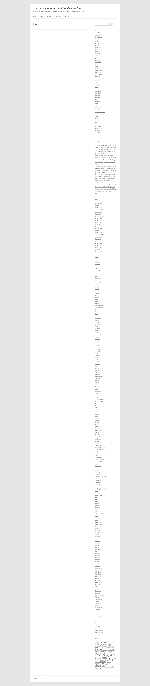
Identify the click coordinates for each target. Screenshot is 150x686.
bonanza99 (98, 301)
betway (97, 293)
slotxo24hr (98, 472)
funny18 (97, 326)
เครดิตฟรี (97, 587)
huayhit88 (97, 339)
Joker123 (97, 347)
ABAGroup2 (98, 282)
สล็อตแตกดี (98, 576)
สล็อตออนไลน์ (98, 568)
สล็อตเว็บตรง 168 (99, 574)
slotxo (96, 105)
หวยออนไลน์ (98, 76)
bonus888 (97, 303)
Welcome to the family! (62, 16)
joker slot (97, 133)
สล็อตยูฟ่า (97, 566)
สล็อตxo (109, 662)
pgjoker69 (97, 412)
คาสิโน (96, 512)
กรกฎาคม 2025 (99, 230)
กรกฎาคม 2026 (99, 205)
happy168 (97, 330)
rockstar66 (97, 437)
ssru (96, 478)
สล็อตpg (97, 564)
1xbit (96, 274)
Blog (42, 16)
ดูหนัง (96, 58)
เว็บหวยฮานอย (98, 603)
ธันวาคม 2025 (98, 220)
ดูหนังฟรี (97, 41)
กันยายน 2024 (98, 251)
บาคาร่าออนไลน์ (99, 70)
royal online (98, 439)
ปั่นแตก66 (97, 68)
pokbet (97, 426)
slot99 (96, 87)
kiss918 (97, 120)
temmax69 (98, 484)
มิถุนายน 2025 (98, 232)
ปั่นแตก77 (97, 530)
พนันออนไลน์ (98, 532)
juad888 (97, 353)
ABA (96, 280)
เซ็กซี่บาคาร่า (98, 589)
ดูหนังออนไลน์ (98, 128)
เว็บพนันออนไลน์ (99, 599)
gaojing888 (98, 328)
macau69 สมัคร (99, 376)
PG (95, 395)
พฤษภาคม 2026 (99, 210)
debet (96, 314)
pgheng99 (97, 51)
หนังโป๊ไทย (97, 110)
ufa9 (96, 499)
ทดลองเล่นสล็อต (99, 518)
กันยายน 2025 (98, 226)
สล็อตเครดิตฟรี (98, 570)
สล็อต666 (97, 549)
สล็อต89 (97, 555)
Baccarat (97, 291)
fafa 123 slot (98, 318)
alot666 (97, 287)
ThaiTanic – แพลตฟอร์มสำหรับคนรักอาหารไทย (57, 8)
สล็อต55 (97, 545)
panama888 (98, 391)
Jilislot (96, 343)
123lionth (97, 264)
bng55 (96, 299)
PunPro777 (98, 430)
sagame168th (98, 37)
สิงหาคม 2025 (98, 228)
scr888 (96, 453)
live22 (96, 55)
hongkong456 (98, 337)
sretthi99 (97, 474)
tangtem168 (98, 480)
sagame (97, 441)
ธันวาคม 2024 (98, 245)
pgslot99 (97, 424)
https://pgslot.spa (99, 114)
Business (97, 310)
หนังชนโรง (97, 35)
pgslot (96, 49)
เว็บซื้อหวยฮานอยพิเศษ (100, 595)
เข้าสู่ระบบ (97, 626)
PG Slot (97, 397)
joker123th (98, 351)
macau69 (97, 374)
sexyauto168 (98, 457)
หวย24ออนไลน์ (99, 582)
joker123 (97, 33)
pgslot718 (97, 420)
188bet (97, 268)
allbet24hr (97, 285)
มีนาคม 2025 (98, 239)
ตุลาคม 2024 (98, 249)
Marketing (97, 378)
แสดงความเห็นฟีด (99, 630)
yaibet (96, 509)
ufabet (96, 501)
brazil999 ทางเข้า (99, 305)
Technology (98, 482)
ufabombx (97, 503)
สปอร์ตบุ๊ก (97, 537)
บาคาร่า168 (98, 47)
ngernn (97, 382)
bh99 (96, 295)
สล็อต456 (97, 543)
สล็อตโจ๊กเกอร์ (98, 578)
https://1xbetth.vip (100, 112)
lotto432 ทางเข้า (99, 368)
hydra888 (97, 341)
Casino (96, 312)
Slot (96, 464)
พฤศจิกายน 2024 (99, 247)
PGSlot (96, 416)
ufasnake (97, 507)
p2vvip (96, 389)
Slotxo (96, 470)
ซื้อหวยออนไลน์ (99, 74)
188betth (97, 270)
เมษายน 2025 (98, 237)
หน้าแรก (35, 16)
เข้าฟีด (96, 628)
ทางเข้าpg (106, 654)
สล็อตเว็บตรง (98, 91)
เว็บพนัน (97, 597)
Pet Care (97, 393)
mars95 (97, 380)
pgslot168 (97, 418)
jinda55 (97, 85)
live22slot (97, 362)
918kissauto (98, 278)
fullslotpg (97, 53)
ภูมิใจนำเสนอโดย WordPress (40, 678)
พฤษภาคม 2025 (99, 235)
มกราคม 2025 (98, 243)
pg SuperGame (99, 401)
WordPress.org (99, 632)
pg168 (96, 83)
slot (96, 124)
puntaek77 (98, 432)
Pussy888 (97, 434)
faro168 (97, 320)
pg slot (96, 118)
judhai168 (97, 355)
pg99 (96, 405)
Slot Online (98, 466)
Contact (49, 16)
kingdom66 (98, 357)
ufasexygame (98, 505)
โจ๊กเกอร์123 (98, 135)
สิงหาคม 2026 (98, 203)
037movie (97, 262)
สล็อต (96, 539)
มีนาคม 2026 (98, 214)
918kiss (97, 30)
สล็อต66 (97, 89)
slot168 (97, 468)
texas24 (97, 487)
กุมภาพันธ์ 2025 (99, 241)
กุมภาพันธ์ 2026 (99, 216)
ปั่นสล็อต (97, 526)
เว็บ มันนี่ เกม (98, 591)
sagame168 (98, 443)
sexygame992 (98, 462)
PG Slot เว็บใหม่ (99, 399)
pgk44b (97, 414)
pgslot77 (97, 66)
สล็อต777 (97, 551)
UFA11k (97, 493)
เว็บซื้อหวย (97, 593)
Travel (96, 491)
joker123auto (98, 349)
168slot (97, 266)
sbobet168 (97, 451)
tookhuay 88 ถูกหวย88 (100, 489)
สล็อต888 (97, 95)
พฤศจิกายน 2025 (99, 222)
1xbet (96, 272)
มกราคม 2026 (98, 218)
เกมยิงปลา (97, 584)
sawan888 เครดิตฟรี (100, 447)
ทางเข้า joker (98, 130)
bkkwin (97, 297)
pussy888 (97, 43)
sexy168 (97, 455)
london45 (97, 364)
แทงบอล (97, 605)
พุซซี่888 (97, 534)
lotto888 (97, 372)
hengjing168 (98, 335)
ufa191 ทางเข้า (98, 495)
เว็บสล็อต (97, 601)
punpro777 (98, 72)
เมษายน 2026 (98, 212)
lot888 (96, 366)
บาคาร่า (97, 103)
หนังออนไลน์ (98, 62)
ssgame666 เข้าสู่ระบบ (100, 476)
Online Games (98, 387)
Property (97, 428)
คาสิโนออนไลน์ (99, 514)
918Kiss (97, 276)
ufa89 (96, 497)
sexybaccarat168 (99, 459)
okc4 (96, 385)
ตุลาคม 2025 (98, 224)
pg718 (96, 403)
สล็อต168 (97, 541)
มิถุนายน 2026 (98, 208)
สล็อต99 (97, 562)
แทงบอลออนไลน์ (99, 607)
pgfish (96, 407)
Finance (97, 322)
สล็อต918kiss (98, 559)
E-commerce (98, 316)
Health (96, 332)
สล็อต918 (97, 557)
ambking (97, 289)
